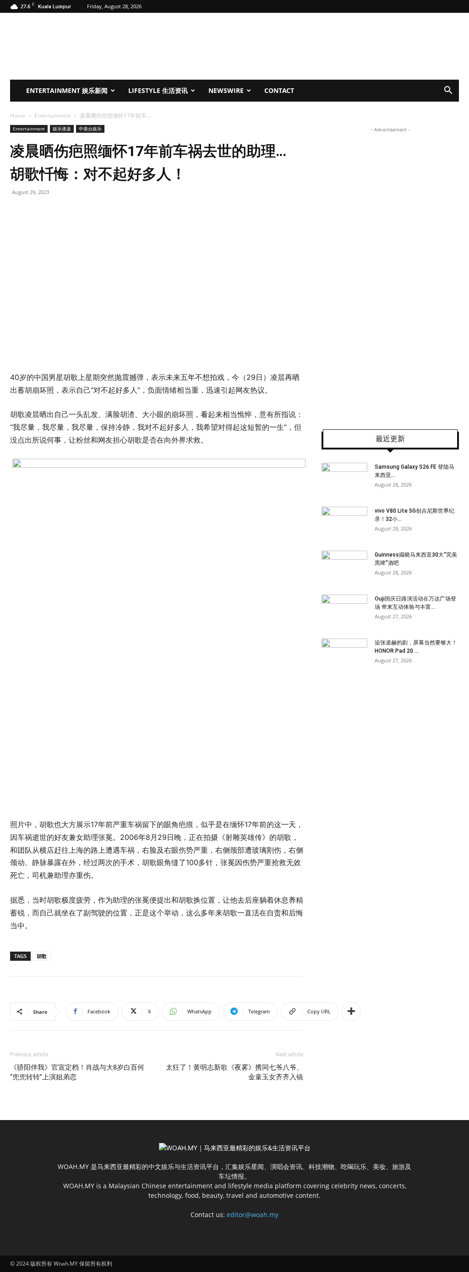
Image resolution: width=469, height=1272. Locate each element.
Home (18, 115)
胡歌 (42, 956)
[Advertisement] (390, 272)
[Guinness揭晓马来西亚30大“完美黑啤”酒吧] (344, 567)
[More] (351, 1011)
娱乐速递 (62, 128)
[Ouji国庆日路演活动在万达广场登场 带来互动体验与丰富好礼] (344, 611)
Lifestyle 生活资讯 (158, 90)
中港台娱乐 (90, 128)
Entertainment (52, 115)
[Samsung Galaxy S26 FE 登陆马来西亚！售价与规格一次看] (344, 479)
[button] (448, 91)
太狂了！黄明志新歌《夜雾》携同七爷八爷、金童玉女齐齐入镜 (234, 1072)
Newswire (226, 90)
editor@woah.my (252, 1214)
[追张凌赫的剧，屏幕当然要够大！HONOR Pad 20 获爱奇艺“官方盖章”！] (344, 655)
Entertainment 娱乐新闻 (67, 90)
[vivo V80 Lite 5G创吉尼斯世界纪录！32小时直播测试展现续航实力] (344, 523)
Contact (279, 90)
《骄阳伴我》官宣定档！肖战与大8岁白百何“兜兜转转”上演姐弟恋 (77, 1072)
